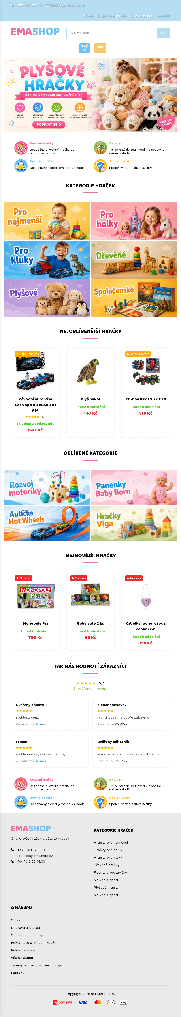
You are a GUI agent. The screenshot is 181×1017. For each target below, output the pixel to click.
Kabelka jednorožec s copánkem (146, 626)
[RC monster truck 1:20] (145, 371)
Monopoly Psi (35, 623)
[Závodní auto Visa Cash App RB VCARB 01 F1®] (35, 371)
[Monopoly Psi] (35, 595)
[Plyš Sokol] (90, 371)
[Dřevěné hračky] (134, 259)
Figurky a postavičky (110, 873)
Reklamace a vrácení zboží (33, 943)
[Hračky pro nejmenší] (46, 221)
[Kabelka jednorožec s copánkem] (145, 595)
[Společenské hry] (134, 298)
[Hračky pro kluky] (46, 259)
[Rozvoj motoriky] (46, 488)
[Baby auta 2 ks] (90, 595)
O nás (88, 16)
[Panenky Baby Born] (134, 488)
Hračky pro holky (108, 850)
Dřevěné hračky (106, 865)
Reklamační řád (23, 950)
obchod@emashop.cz (67, 5)
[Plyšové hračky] (46, 298)
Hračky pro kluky (108, 858)
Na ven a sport (106, 880)
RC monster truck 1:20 (145, 399)
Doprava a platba (112, 16)
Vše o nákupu (142, 16)
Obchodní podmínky (27, 935)
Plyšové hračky (106, 888)
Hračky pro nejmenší (111, 843)
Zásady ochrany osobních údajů (36, 965)
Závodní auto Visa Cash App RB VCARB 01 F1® (35, 405)
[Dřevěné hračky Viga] (134, 523)
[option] (35, 392)
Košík (87, 45)
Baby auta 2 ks (90, 623)
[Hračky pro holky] (134, 221)
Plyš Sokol (90, 399)
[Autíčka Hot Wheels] (46, 523)
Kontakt (163, 16)
